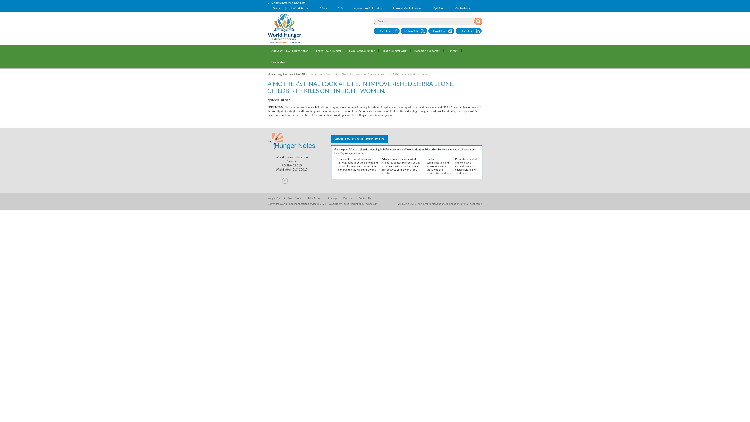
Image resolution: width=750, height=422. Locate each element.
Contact (452, 50)
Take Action (314, 198)
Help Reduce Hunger (362, 50)
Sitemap (332, 198)
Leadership (278, 62)
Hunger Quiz (275, 198)
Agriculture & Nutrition (368, 8)
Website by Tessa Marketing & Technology (353, 203)
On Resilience (463, 8)
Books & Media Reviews (407, 8)
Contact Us (364, 198)
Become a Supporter (426, 50)
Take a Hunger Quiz (394, 50)
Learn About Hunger (328, 50)
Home (271, 74)
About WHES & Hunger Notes (289, 50)
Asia (340, 8)
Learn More (294, 198)
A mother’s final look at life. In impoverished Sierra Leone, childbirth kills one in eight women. (361, 87)
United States (300, 8)
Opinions (438, 8)
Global (276, 8)
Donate (347, 198)
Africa (323, 8)
